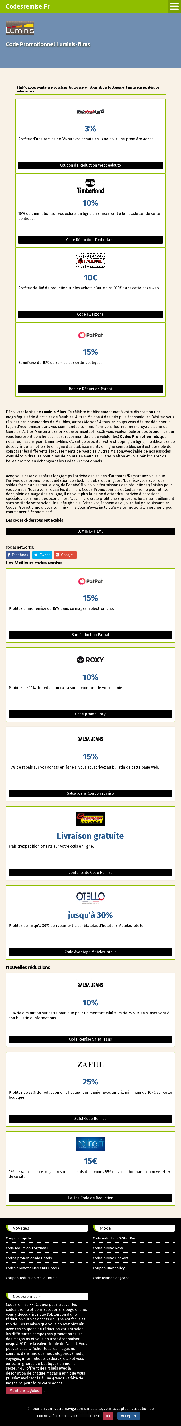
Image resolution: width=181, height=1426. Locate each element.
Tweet (44, 555)
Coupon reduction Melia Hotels (31, 1278)
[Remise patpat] (90, 335)
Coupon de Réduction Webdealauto (90, 165)
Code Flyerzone (90, 314)
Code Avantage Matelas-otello (90, 952)
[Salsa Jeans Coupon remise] (90, 740)
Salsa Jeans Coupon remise (90, 793)
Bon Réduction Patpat (90, 634)
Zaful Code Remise (90, 1118)
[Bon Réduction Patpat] (90, 581)
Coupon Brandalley (109, 1268)
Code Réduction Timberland (90, 240)
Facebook (19, 555)
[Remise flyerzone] (90, 261)
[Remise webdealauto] (90, 112)
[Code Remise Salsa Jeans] (90, 986)
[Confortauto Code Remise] (90, 819)
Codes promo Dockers (110, 1258)
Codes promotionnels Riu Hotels (32, 1268)
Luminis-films (90, 531)
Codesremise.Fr (28, 6)
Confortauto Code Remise (90, 872)
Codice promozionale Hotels (29, 1258)
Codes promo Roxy (108, 1248)
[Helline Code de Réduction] (90, 1144)
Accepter (128, 1415)
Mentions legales (24, 1390)
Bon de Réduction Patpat (90, 389)
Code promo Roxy (90, 714)
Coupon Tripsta (18, 1238)
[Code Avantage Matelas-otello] (90, 898)
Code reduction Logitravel (27, 1248)
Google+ (67, 555)
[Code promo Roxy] (90, 660)
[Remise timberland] (90, 186)
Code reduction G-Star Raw (115, 1238)
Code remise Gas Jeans (111, 1278)
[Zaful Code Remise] (90, 1065)
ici (108, 1415)
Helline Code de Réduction (90, 1198)
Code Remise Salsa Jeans (90, 1039)
